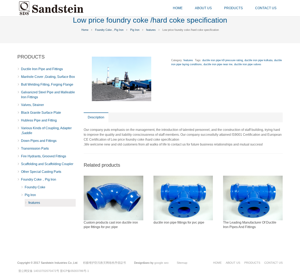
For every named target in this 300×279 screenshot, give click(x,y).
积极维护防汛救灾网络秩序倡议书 (104, 262)
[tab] (96, 117)
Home (84, 29)
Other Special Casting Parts (41, 171)
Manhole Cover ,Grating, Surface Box (48, 76)
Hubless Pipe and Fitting (39, 120)
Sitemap (182, 262)
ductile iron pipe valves (247, 64)
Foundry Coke (35, 187)
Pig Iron (134, 29)
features (151, 29)
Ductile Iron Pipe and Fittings (42, 69)
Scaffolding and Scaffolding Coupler (47, 164)
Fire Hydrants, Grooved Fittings (43, 156)
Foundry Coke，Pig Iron (109, 29)
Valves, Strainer (32, 105)
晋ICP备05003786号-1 (74, 270)
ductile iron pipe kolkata (258, 60)
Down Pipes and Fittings (39, 140)
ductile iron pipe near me (217, 64)
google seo (161, 262)
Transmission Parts (35, 148)
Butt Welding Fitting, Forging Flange (47, 84)
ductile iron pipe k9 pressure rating (222, 60)
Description (96, 117)
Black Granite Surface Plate (41, 112)
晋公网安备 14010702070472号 (38, 270)
